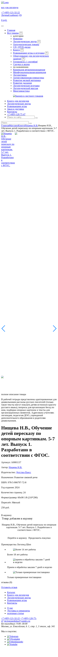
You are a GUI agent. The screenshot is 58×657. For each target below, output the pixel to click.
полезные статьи (15, 613)
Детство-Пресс (23, 472)
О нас (10, 608)
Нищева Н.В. (31, 125)
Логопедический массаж (25, 88)
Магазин (13, 125)
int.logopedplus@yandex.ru (17, 621)
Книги (16, 50)
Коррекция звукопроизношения (29, 69)
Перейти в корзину (17, 538)
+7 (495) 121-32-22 (10, 12)
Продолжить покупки (39, 538)
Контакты (12, 111)
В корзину (6, 515)
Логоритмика (20, 75)
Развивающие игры (17, 106)
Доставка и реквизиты (18, 610)
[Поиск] (36, 117)
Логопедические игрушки (26, 85)
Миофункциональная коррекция (29, 72)
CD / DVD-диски (21, 47)
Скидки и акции (21, 64)
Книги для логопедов (18, 101)
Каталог (11, 592)
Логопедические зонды (25, 41)
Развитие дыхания (22, 83)
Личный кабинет (9, 15)
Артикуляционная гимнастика (28, 77)
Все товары (13, 33)
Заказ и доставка (15, 109)
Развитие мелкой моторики (27, 80)
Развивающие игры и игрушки (28, 53)
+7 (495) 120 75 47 (16, 114)
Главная (11, 30)
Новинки (17, 38)
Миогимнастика (21, 91)
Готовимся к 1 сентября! (25, 61)
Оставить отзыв (9, 587)
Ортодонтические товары (26, 44)
